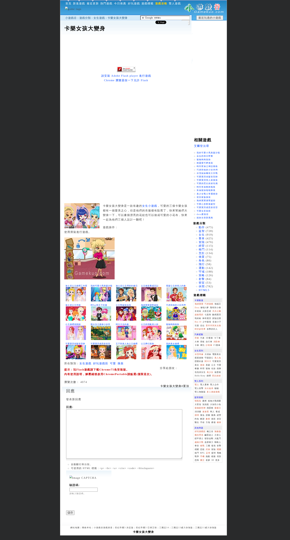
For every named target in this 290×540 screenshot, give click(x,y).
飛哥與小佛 (215, 307)
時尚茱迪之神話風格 (207, 166)
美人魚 (217, 358)
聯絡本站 (86, 527)
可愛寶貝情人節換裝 (207, 180)
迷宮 (219, 419)
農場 (213, 422)
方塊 (208, 422)
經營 (202, 245)
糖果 (219, 422)
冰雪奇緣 (199, 354)
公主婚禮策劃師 (73, 324)
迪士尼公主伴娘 (73, 305)
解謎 (202, 419)
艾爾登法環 (201, 145)
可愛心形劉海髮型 (206, 204)
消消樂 (198, 411)
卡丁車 (217, 338)
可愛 (113, 363)
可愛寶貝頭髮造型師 (75, 343)
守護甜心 (209, 358)
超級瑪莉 (199, 314)
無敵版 (217, 431)
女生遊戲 (99, 17)
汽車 (202, 338)
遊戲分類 (85, 17)
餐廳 (197, 368)
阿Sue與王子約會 (99, 305)
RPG (202, 453)
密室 (202, 282)
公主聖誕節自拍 (123, 305)
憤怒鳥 (198, 401)
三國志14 (164, 527)
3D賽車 (209, 338)
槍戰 (202, 446)
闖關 (219, 449)
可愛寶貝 (216, 361)
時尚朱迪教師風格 (206, 187)
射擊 (202, 279)
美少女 (210, 372)
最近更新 (93, 3)
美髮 (208, 365)
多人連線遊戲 (213, 392)
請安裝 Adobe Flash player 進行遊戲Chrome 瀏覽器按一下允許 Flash (126, 78)
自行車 (209, 341)
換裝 (121, 363)
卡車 (197, 345)
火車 (197, 341)
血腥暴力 (209, 442)
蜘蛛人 (217, 442)
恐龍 (202, 449)
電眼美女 (216, 354)
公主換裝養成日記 (149, 286)
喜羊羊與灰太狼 (213, 325)
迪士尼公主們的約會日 (127, 286)
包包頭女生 (200, 372)
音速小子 (216, 322)
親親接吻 (199, 358)
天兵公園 (216, 311)
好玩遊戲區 (100, 363)
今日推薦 (120, 3)
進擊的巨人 (212, 329)
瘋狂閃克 (199, 435)
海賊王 (217, 304)
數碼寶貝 (216, 314)
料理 (202, 368)
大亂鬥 (217, 438)
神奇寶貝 (206, 318)
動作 (202, 227)
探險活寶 (216, 318)
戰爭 (197, 456)
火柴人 (217, 435)
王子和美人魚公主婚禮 (127, 343)
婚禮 (209, 376)
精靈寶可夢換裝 (205, 163)
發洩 (213, 446)
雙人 (197, 384)
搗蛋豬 (210, 408)
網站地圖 (75, 527)
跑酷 (208, 456)
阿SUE (208, 361)
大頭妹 (208, 354)
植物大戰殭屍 (214, 401)
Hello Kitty (200, 376)
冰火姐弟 (209, 388)
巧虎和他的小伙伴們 (176, 305)
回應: (69, 407)
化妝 (213, 368)
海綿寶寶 (199, 304)
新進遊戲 (79, 3)
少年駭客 (207, 322)
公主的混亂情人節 (149, 324)
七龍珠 (208, 314)
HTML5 (204, 290)
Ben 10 (198, 322)
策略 (202, 275)
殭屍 (197, 449)
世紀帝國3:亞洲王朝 (146, 527)
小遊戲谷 (71, 17)
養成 (218, 411)
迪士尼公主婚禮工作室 (76, 286)
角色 (202, 260)
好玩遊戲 (134, 3)
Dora (197, 307)
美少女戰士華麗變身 (207, 194)
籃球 (213, 453)
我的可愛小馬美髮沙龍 (101, 286)
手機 (202, 456)
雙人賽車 (204, 384)
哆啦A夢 (205, 307)
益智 (202, 231)
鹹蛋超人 (209, 435)
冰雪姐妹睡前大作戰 (207, 173)
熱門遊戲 (106, 3)
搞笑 (213, 419)
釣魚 (197, 419)
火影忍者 (206, 311)
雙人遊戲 (175, 3)
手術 (202, 422)
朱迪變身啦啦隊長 (206, 190)
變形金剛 (209, 438)
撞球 (197, 415)
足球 (208, 453)
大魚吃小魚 (215, 404)
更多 (217, 460)
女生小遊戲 (149, 205)
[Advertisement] (126, 42)
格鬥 (202, 249)
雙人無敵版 (200, 392)
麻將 (204, 401)
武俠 (208, 449)
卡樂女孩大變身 (118, 17)
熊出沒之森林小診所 (100, 324)
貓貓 (216, 388)
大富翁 (198, 404)
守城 (202, 271)
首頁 (68, 3)
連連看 (205, 411)
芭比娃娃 (216, 376)
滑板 (202, 341)
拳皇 (197, 446)
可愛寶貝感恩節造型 (100, 343)
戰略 (219, 453)
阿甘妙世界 (200, 329)
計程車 (209, 345)
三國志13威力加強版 (182, 527)
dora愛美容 (203, 214)
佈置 (202, 256)
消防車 (216, 341)
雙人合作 (214, 384)
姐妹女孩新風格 (205, 217)
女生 (202, 234)
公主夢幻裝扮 (147, 343)
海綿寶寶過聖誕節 (149, 305)
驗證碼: (74, 485)
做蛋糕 (217, 372)
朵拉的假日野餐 (205, 156)
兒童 (197, 325)
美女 (197, 365)
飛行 (202, 264)
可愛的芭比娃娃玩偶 (207, 183)
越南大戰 (199, 442)
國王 (202, 460)
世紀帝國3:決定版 (124, 527)
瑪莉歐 (198, 318)
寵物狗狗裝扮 (172, 324)
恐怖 (197, 460)
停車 (197, 338)
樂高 (213, 415)
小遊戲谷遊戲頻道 (103, 527)
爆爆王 (217, 408)
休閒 (202, 286)
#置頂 (174, 386)
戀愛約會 (199, 361)
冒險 (202, 242)
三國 (208, 446)
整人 (212, 411)
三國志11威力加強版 (206, 527)
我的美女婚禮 (172, 343)
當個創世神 (200, 408)
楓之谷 (210, 431)
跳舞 (219, 368)
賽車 (202, 238)
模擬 (213, 456)
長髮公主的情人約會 (176, 286)
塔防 (219, 456)
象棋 (208, 419)
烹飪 (202, 253)
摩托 (202, 345)
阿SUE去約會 (122, 324)
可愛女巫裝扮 (204, 211)
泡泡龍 (205, 404)
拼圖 (208, 415)
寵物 (208, 368)
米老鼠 (198, 311)
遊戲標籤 (147, 3)
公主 (213, 365)
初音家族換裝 (204, 197)
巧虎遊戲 (209, 304)
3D (212, 460)
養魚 (202, 415)
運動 (202, 267)
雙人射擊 (199, 388)
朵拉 (202, 325)
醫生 (197, 422)
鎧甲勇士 (199, 438)
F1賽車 (216, 345)
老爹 (208, 460)
